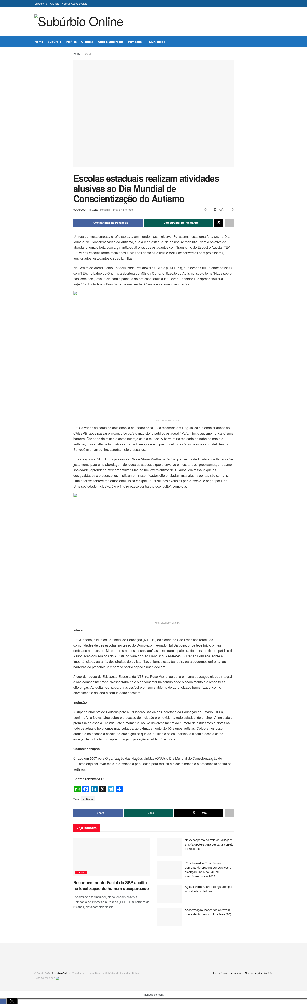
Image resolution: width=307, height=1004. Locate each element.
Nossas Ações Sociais (74, 3)
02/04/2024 (80, 210)
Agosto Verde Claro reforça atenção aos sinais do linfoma (208, 889)
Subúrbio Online (60, 973)
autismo (88, 799)
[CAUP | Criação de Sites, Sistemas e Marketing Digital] (57, 978)
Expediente (40, 3)
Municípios (157, 41)
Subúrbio (54, 41)
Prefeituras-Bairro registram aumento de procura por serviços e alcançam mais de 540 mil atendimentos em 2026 (208, 869)
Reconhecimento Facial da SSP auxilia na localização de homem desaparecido (111, 885)
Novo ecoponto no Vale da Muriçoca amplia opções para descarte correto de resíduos (209, 844)
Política (71, 41)
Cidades (87, 41)
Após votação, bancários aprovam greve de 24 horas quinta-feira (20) (208, 912)
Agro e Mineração (111, 41)
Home (38, 41)
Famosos (135, 41)
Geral (88, 53)
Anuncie (54, 3)
